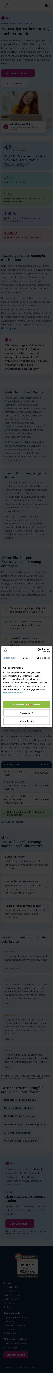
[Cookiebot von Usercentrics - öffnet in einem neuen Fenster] (38, 650)
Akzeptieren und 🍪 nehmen (26, 704)
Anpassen (25, 713)
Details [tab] (26, 658)
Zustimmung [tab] (10, 658)
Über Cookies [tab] (43, 658)
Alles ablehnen (27, 721)
